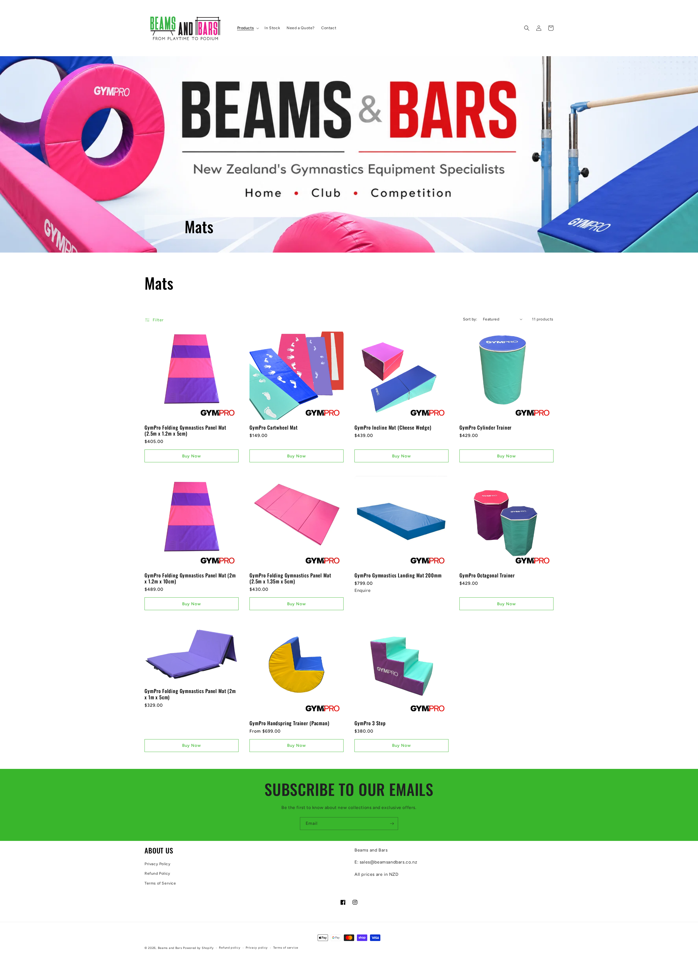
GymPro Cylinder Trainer (485, 427)
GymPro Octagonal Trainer (487, 575)
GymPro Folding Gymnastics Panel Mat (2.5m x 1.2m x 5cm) (185, 430)
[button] (247, 28)
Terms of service (285, 947)
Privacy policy (257, 947)
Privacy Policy (157, 864)
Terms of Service (160, 883)
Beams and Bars (170, 948)
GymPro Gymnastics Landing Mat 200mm (397, 575)
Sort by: (470, 319)
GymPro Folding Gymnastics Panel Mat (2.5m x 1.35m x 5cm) (290, 578)
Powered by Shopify (198, 948)
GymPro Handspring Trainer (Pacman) (289, 723)
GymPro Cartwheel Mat (273, 427)
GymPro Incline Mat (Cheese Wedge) (392, 427)
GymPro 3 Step (370, 723)
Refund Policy (157, 873)
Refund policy (229, 947)
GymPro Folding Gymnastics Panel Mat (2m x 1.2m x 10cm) (190, 578)
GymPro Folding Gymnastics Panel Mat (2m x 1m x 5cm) (190, 694)
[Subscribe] (392, 823)
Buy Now (191, 456)
